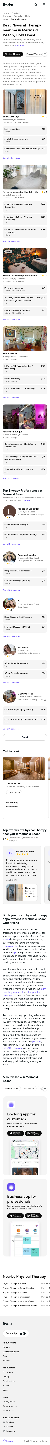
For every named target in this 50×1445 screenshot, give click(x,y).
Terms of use (8, 1410)
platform (36, 1041)
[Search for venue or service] (35, 4)
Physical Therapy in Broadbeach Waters (20, 1306)
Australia (18, 16)
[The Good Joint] (24, 788)
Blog (5, 1356)
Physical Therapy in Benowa (15, 1292)
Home (6, 13)
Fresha (6, 939)
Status (5, 1390)
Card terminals (9, 1381)
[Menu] (44, 4)
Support (6, 1385)
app (15, 952)
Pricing (6, 1377)
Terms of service (10, 1406)
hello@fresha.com (12, 1048)
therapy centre (10, 946)
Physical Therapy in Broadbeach (16, 1297)
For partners (8, 1372)
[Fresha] (8, 4)
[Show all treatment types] (44, 54)
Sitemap (6, 1360)
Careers (6, 1347)
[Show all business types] (44, 1088)
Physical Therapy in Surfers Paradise (18, 1288)
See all (25, 737)
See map (19, 45)
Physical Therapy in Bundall (14, 1284)
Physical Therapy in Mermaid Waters (18, 1301)
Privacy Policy (9, 1402)
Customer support (11, 1352)
